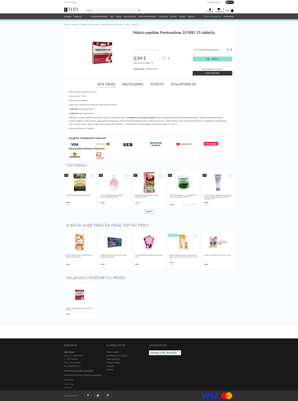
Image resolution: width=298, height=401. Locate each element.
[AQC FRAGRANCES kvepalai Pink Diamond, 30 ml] (149, 242)
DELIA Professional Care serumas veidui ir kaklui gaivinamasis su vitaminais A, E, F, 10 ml (183, 256)
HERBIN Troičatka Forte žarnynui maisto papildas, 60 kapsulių (113, 256)
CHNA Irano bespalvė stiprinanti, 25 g (78, 195)
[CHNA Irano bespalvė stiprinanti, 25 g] (79, 182)
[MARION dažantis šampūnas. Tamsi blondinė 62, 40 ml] (149, 182)
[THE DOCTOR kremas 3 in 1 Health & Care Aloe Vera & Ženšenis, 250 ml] (183, 182)
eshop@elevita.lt (213, 2)
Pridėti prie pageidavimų (208, 50)
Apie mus (110, 369)
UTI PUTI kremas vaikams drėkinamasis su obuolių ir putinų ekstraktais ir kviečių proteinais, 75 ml (218, 197)
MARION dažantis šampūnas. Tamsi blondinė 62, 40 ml (146, 196)
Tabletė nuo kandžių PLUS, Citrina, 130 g (217, 255)
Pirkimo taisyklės (113, 352)
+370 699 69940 (70, 2)
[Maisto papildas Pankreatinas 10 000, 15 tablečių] (79, 295)
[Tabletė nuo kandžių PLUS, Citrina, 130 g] (218, 242)
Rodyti (149, 211)
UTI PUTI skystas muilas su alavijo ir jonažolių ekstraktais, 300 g (112, 196)
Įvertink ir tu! (155, 50)
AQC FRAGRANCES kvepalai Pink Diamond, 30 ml (149, 256)
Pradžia (67, 24)
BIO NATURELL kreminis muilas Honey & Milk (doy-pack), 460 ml (79, 256)
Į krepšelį (214, 59)
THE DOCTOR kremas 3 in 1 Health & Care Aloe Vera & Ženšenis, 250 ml (183, 196)
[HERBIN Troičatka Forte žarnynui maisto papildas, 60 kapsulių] (114, 242)
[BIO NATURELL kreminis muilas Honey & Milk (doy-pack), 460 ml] (79, 242)
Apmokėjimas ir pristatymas (117, 355)
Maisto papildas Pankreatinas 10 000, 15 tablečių (79, 309)
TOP (66, 175)
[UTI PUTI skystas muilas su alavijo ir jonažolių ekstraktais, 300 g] (114, 182)
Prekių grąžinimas (113, 359)
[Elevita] (71, 10)
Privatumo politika (113, 362)
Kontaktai (110, 366)
